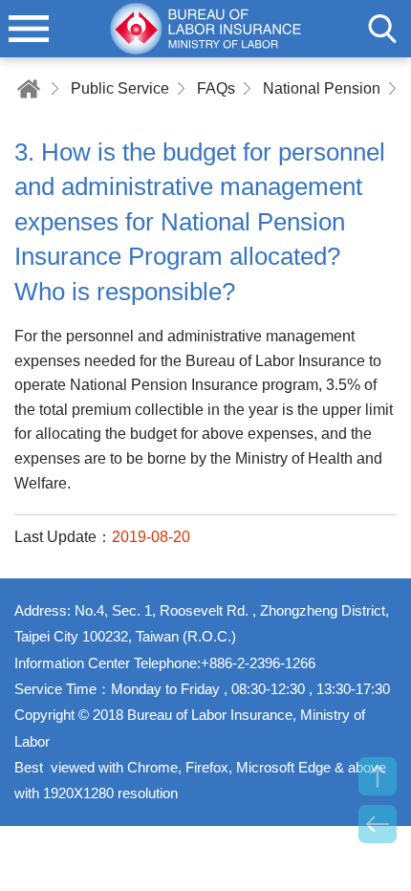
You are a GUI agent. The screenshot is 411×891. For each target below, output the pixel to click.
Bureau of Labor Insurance (205, 28)
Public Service (120, 88)
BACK (377, 824)
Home (28, 88)
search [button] (382, 28)
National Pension (321, 88)
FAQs (216, 88)
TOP (377, 776)
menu (28, 28)
